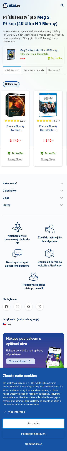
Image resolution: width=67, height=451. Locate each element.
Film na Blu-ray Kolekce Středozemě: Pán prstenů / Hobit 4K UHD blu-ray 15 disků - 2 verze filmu (15, 128)
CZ (9, 323)
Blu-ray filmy (15, 159)
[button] (33, 183)
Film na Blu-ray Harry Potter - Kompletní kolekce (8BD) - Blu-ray (48, 128)
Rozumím (33, 423)
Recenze (54, 70)
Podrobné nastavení (33, 434)
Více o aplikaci (17, 361)
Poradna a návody (34, 70)
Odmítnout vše (33, 444)
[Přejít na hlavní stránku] (11, 5)
